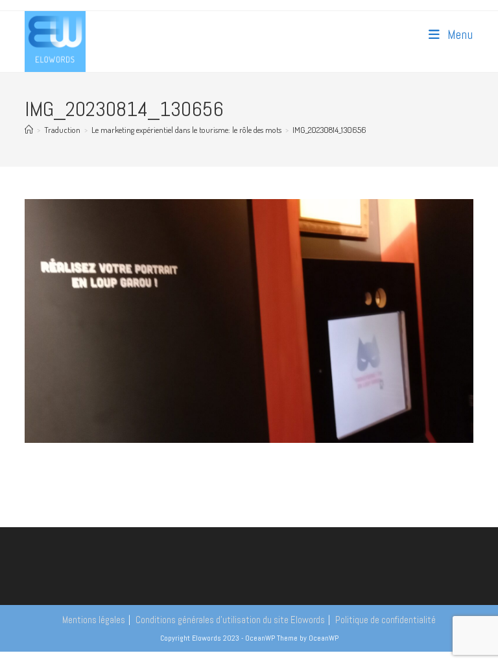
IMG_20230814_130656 (329, 129)
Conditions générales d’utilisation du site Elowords (230, 619)
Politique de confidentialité (385, 619)
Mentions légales (93, 619)
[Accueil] (29, 129)
